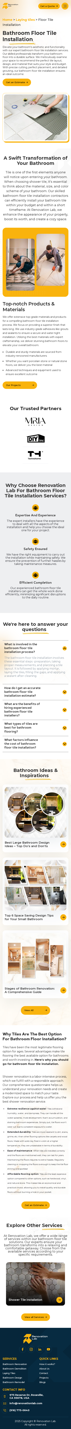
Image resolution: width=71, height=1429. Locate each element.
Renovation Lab (46, 1421)
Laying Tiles (9, 1373)
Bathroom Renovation (15, 1364)
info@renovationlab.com (26, 1403)
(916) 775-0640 (19, 1410)
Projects (43, 1378)
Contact (43, 1373)
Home (7, 20)
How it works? (47, 1364)
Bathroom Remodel (13, 1382)
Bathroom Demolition (14, 1369)
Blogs (42, 1382)
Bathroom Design (12, 1378)
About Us (44, 1369)
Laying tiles (25, 20)
